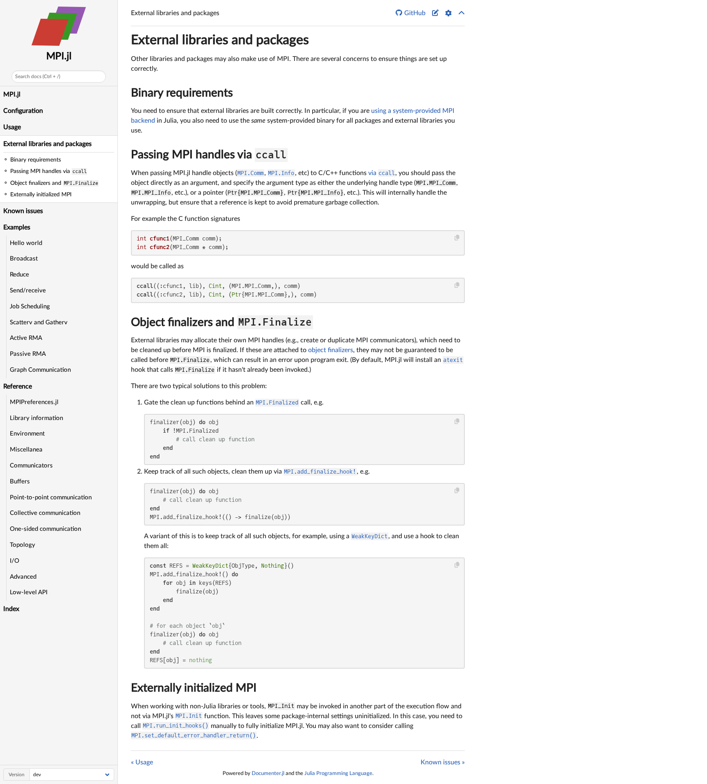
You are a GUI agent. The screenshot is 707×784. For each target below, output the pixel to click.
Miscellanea (26, 450)
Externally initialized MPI (194, 688)
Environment (27, 434)
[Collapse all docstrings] (461, 13)
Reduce (19, 275)
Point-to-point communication (51, 497)
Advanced (23, 577)
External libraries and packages (47, 144)
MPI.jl (59, 56)
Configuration (23, 111)
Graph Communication (40, 370)
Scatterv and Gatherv (39, 322)
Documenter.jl (268, 773)
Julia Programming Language (338, 773)
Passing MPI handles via (208, 154)
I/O (14, 561)
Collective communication (45, 513)
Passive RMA (28, 354)
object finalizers (330, 350)
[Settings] (448, 13)
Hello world (26, 243)
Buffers (20, 481)
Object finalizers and (221, 322)
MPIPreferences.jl (34, 402)
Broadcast (24, 259)
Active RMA (26, 338)
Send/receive (28, 291)
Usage (12, 127)
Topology (22, 545)
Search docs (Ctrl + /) (37, 76)
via (381, 173)
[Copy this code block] (457, 238)
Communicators (31, 466)
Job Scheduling (30, 306)
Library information (36, 418)
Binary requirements (182, 93)
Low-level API (28, 592)
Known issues (23, 211)
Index (11, 609)
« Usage (142, 762)
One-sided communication (45, 529)
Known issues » (443, 762)
